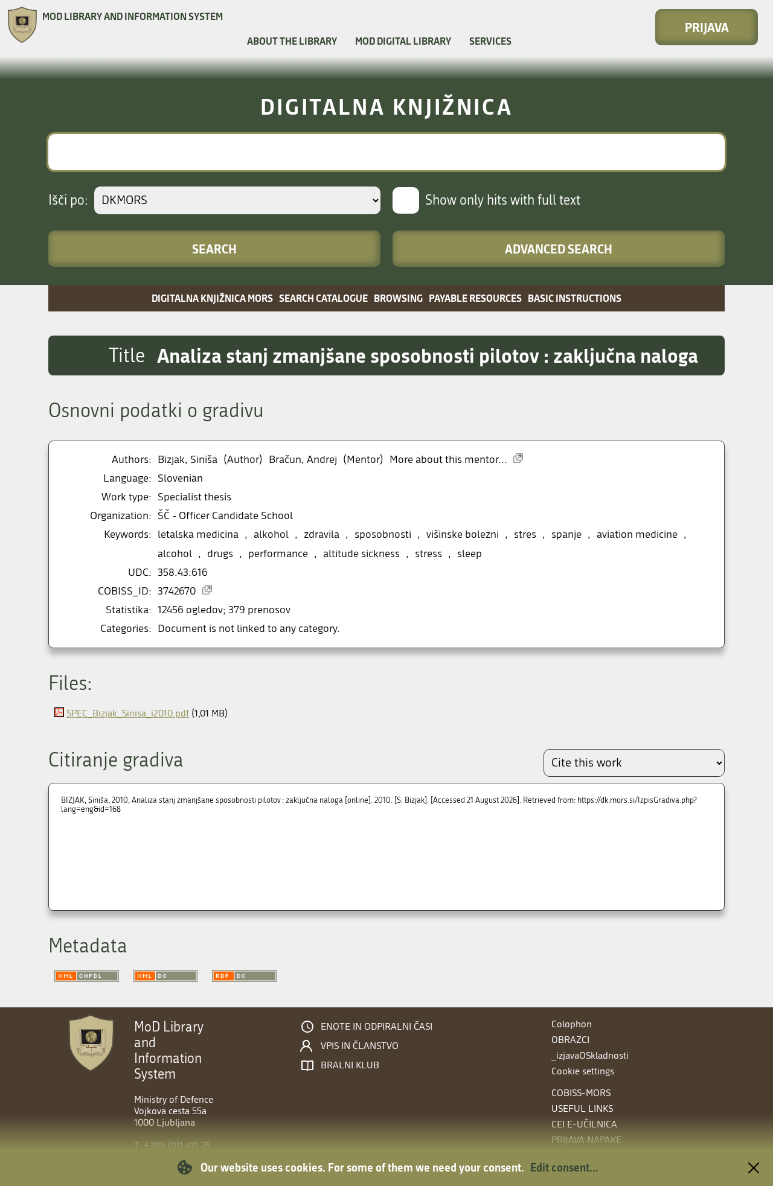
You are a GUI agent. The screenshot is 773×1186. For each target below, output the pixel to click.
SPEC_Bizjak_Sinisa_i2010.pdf (127, 713)
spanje (566, 534)
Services (490, 41)
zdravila (321, 534)
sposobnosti (382, 534)
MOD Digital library (403, 41)
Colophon (571, 1024)
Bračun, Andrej (303, 459)
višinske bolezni (462, 534)
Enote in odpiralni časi (376, 1026)
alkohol (271, 534)
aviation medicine (637, 534)
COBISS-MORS (581, 1092)
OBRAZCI (570, 1039)
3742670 (177, 591)
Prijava (707, 27)
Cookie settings (582, 1071)
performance (278, 553)
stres (525, 534)
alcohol (175, 553)
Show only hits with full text (502, 200)
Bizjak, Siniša (187, 459)
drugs (220, 553)
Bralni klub (350, 1065)
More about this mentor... (448, 459)
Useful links (582, 1108)
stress (428, 553)
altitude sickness (361, 553)
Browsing (398, 298)
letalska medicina (198, 534)
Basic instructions (574, 298)
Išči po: (68, 200)
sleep (469, 553)
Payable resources (475, 298)
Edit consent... (564, 1167)
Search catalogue (323, 298)
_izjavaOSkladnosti (590, 1055)
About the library (292, 41)
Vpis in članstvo (360, 1046)
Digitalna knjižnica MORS (212, 298)
